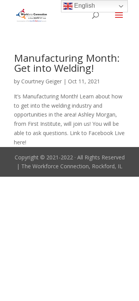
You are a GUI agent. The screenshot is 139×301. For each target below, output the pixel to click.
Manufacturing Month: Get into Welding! (67, 63)
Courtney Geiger (41, 81)
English (84, 5)
